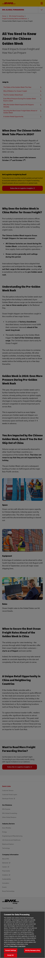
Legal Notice (21, 946)
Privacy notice (13, 946)
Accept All (10, 955)
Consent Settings (10, 950)
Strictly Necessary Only (32, 950)
